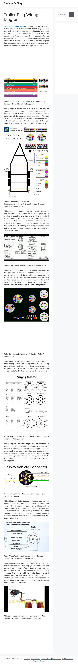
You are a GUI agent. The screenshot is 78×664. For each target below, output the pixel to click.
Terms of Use (56, 659)
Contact (42, 661)
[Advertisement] (26, 62)
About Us (27, 659)
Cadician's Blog (13, 3)
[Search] (71, 14)
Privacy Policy (46, 659)
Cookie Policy (35, 659)
